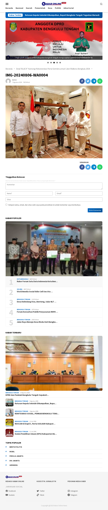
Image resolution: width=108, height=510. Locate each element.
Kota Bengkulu (22, 279)
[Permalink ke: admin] (8, 81)
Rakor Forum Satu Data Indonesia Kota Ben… (37, 281)
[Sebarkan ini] (82, 81)
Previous (9, 39)
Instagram (74, 491)
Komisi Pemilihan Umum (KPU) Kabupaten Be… (36, 434)
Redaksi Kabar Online (15, 481)
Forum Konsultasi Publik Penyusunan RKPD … (37, 312)
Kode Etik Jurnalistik (46, 481)
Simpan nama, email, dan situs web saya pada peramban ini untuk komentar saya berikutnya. (44, 205)
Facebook (12, 491)
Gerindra (13, 465)
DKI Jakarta (14, 461)
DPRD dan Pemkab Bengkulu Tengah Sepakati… (27, 395)
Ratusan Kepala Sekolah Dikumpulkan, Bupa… (35, 403)
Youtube (11, 495)
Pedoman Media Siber (77, 481)
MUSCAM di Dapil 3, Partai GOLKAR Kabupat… (35, 424)
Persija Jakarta (16, 456)
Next (99, 39)
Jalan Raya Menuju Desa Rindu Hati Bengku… (37, 322)
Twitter (42, 491)
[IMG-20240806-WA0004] (54, 122)
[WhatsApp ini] (99, 81)
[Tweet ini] (88, 81)
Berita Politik (15, 447)
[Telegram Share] (94, 81)
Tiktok (42, 495)
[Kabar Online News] (54, 3)
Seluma (19, 289)
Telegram (74, 495)
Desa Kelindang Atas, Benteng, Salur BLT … (36, 302)
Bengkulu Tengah (23, 299)
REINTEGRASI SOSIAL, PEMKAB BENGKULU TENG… (37, 413)
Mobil (12, 451)
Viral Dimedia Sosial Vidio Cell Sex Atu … (35, 291)
